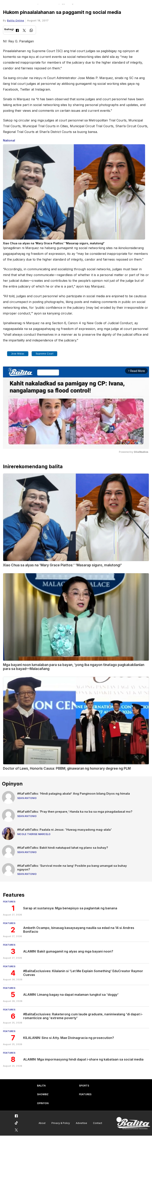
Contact (97, 1123)
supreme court (44, 353)
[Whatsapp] (31, 30)
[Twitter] (24, 30)
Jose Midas (17, 353)
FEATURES (85, 1094)
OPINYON (42, 1103)
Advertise (81, 1123)
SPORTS (84, 1085)
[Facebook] (17, 30)
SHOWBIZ (42, 1094)
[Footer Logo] (133, 1123)
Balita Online (15, 20)
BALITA (41, 1085)
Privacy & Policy (60, 1123)
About (42, 1123)
